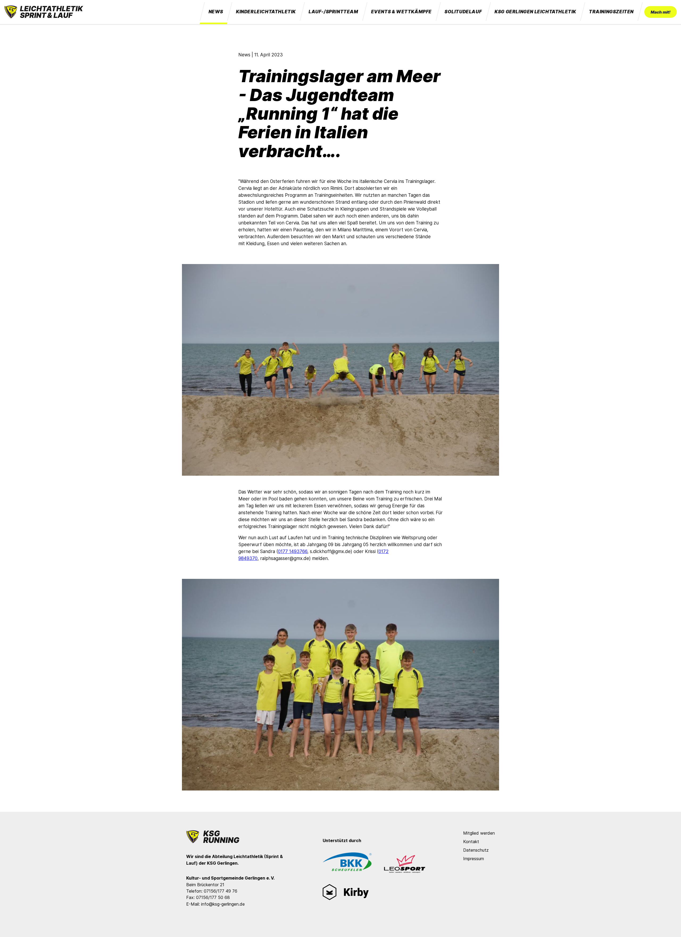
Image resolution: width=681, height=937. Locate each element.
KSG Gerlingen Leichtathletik (535, 11)
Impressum (473, 858)
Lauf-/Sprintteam (333, 11)
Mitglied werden (479, 833)
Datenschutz (476, 850)
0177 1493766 (292, 551)
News (216, 11)
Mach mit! (660, 12)
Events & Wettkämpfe (401, 11)
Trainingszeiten (611, 11)
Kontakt (471, 841)
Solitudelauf (463, 11)
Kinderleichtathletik (266, 11)
